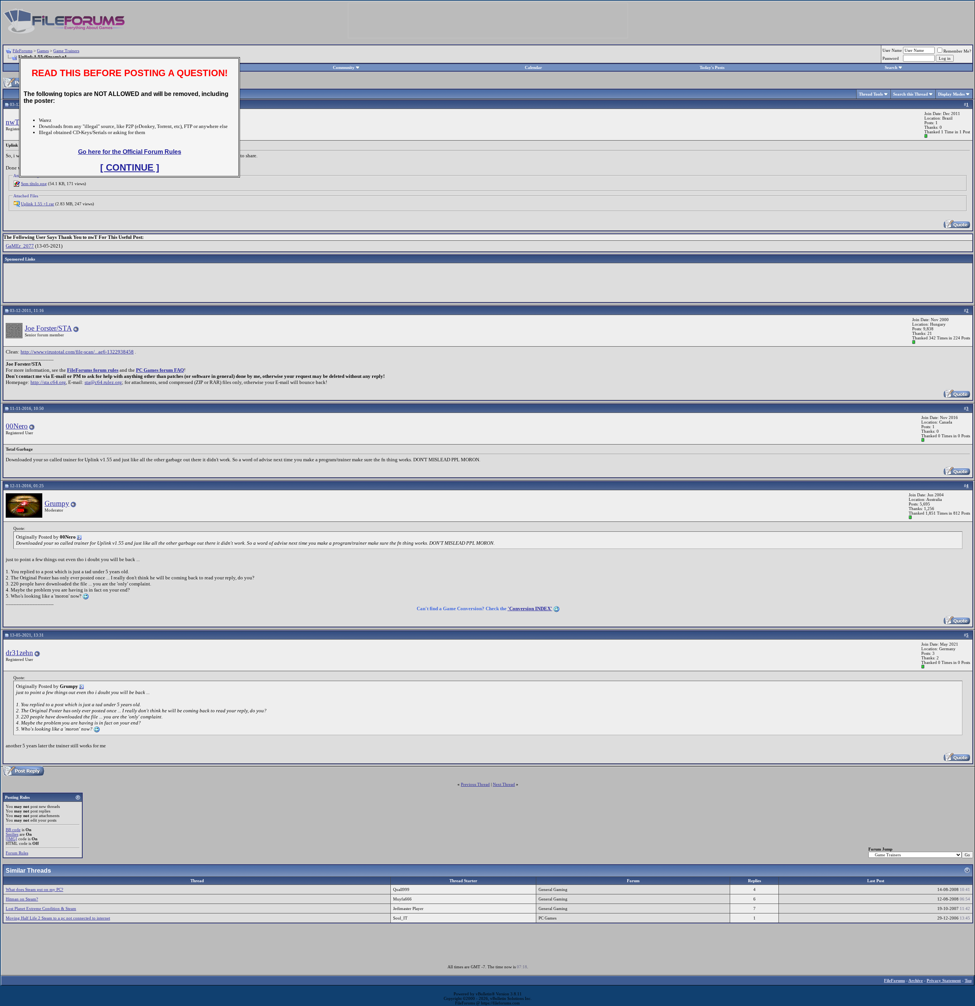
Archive (915, 980)
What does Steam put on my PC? (34, 889)
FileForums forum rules (92, 370)
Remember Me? (957, 51)
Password (890, 58)
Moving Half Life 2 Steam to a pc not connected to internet (58, 918)
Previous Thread (475, 784)
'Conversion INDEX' (530, 608)
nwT (12, 122)
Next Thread (504, 784)
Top (968, 980)
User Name (892, 50)
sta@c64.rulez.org (103, 382)
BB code (13, 829)
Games (43, 50)
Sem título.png (34, 183)
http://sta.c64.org (48, 382)
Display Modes (951, 94)
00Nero (17, 426)
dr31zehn (19, 653)
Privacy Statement (944, 980)
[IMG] (11, 838)
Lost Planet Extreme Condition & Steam (41, 908)
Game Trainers (66, 50)
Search (891, 67)
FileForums (22, 50)
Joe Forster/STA (48, 328)
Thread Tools (871, 94)
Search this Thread (910, 94)
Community (344, 67)
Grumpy (57, 503)
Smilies (12, 834)
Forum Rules (17, 853)
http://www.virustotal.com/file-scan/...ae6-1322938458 (77, 352)
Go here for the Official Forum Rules (129, 152)
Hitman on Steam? (22, 899)
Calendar (533, 67)
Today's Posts (712, 67)
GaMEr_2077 (20, 246)
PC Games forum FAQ (160, 370)
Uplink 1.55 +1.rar (37, 204)
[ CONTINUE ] (129, 167)
